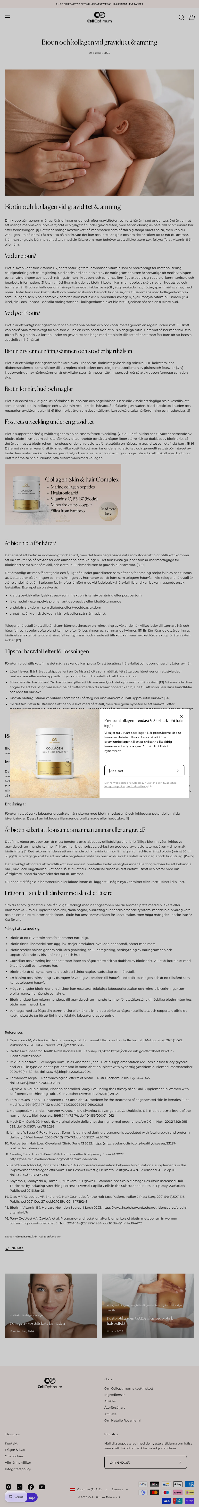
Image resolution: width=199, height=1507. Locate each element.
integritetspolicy (114, 786)
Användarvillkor (136, 786)
